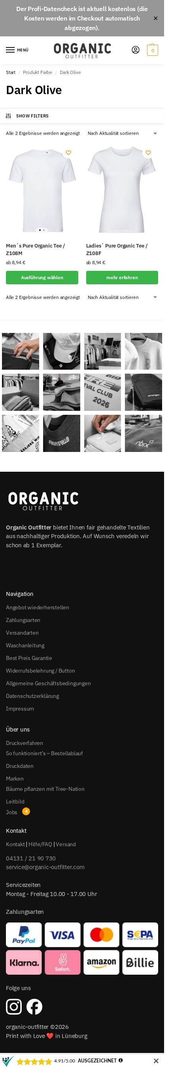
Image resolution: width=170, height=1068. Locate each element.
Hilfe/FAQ (40, 844)
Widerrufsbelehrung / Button (40, 670)
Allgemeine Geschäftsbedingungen (48, 683)
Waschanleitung (25, 645)
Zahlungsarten (23, 620)
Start (10, 72)
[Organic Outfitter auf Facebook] (34, 1007)
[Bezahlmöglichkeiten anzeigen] (82, 948)
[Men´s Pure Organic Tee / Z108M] (42, 189)
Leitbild (15, 801)
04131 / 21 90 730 (31, 858)
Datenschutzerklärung (32, 695)
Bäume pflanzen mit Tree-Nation (45, 788)
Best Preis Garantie (29, 658)
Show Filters (32, 116)
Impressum (20, 708)
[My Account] (135, 50)
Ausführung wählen (42, 277)
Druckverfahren (24, 743)
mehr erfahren (122, 277)
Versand (66, 844)
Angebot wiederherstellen (37, 607)
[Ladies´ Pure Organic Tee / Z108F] (122, 189)
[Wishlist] (68, 153)
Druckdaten (20, 765)
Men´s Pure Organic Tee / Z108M (35, 249)
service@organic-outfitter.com (45, 867)
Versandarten (22, 632)
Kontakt (15, 844)
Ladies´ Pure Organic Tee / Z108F (117, 249)
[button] (151, 50)
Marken (15, 778)
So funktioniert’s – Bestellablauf (44, 753)
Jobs (11, 812)
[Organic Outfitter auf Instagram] (14, 1007)
